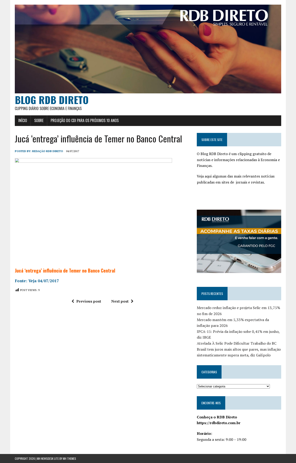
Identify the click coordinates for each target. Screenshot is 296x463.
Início (22, 120)
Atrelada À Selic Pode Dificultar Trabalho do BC (236, 343)
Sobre (38, 120)
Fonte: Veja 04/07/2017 (37, 280)
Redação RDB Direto (47, 151)
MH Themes (69, 458)
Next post (120, 301)
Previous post (88, 301)
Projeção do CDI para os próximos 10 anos (85, 120)
